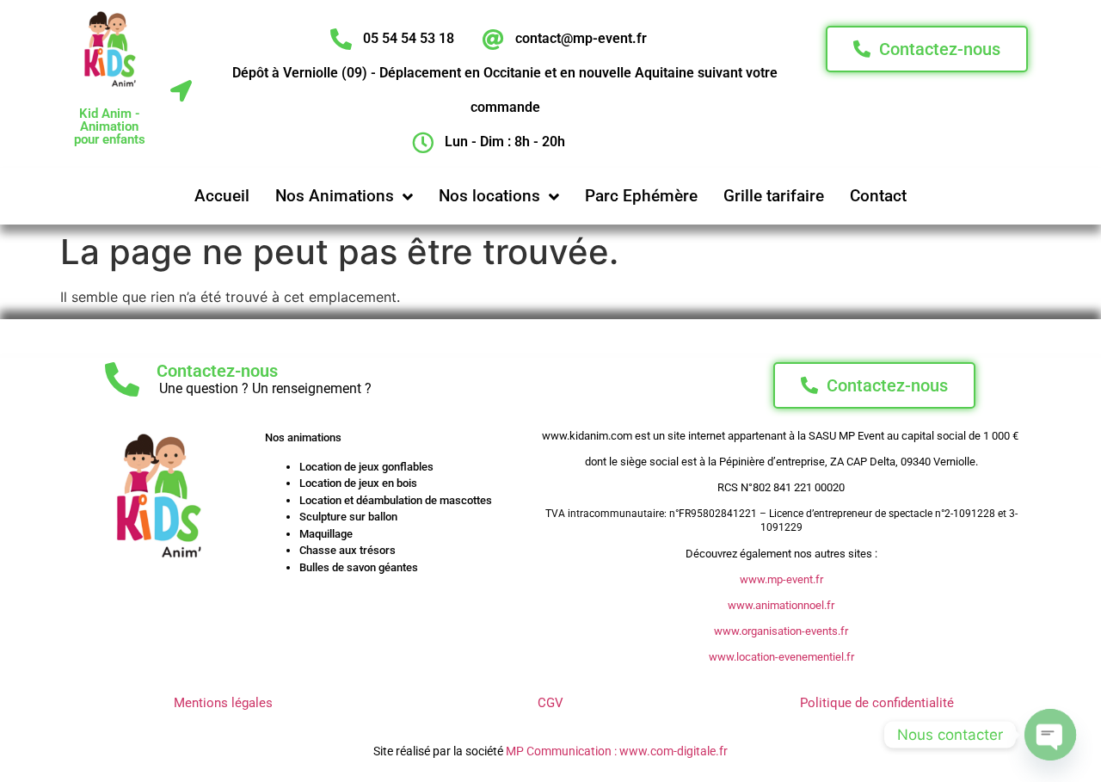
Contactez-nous (217, 370)
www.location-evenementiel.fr (781, 656)
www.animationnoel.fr (781, 605)
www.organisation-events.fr (781, 631)
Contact (878, 196)
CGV (550, 703)
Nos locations (489, 196)
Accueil (221, 196)
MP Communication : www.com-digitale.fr (617, 751)
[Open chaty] (1050, 734)
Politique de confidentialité (877, 703)
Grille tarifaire (773, 196)
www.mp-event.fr (781, 579)
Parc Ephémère (641, 196)
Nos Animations (334, 196)
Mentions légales (223, 703)
